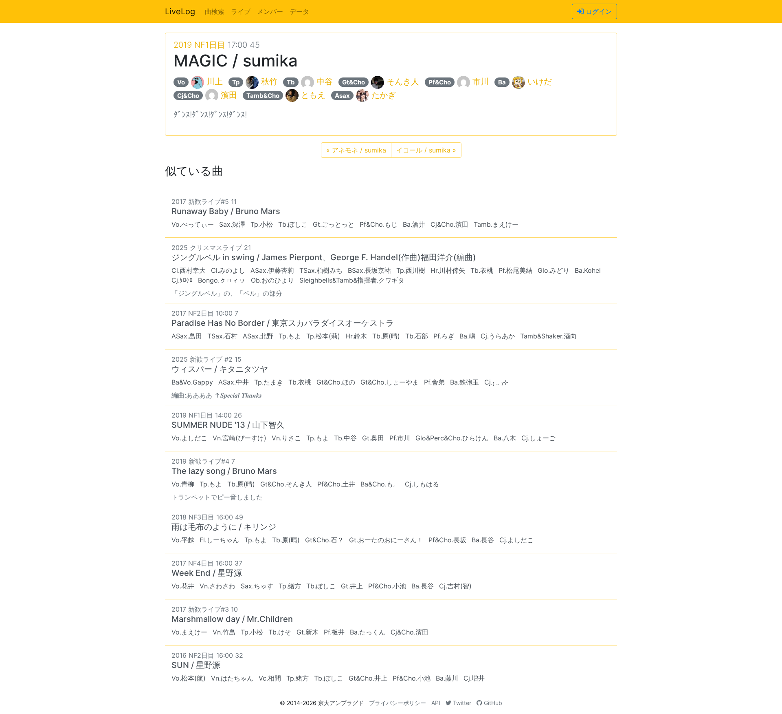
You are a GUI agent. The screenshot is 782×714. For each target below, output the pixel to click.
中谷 (324, 81)
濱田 (229, 95)
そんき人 (403, 81)
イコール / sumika (426, 150)
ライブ (240, 11)
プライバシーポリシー (397, 702)
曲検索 (214, 11)
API (435, 702)
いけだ (539, 81)
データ (299, 11)
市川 (480, 81)
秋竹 (269, 81)
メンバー (270, 11)
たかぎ (383, 95)
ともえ (313, 95)
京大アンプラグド (341, 702)
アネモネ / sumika (356, 150)
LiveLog (180, 11)
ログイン (598, 11)
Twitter (461, 702)
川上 (214, 81)
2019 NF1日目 (199, 45)
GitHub (492, 702)
